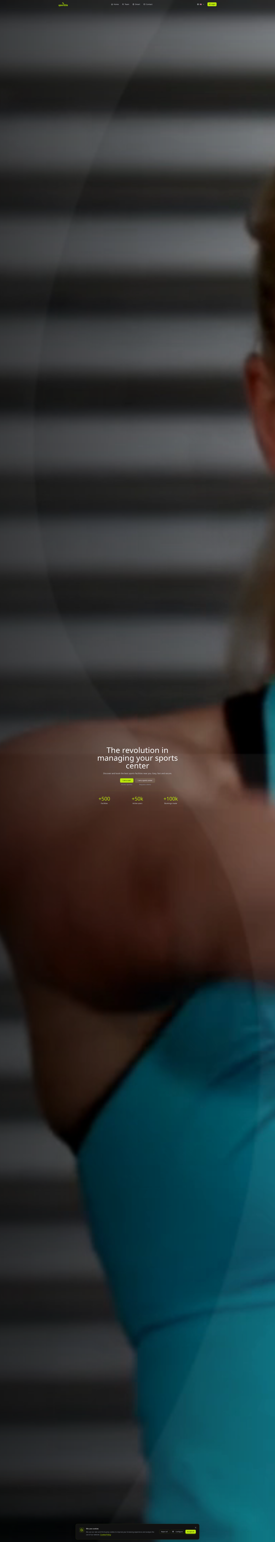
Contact (149, 4)
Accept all (190, 1531)
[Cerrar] (196, 1528)
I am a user (127, 780)
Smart (137, 4)
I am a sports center (145, 780)
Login (213, 4)
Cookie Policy (105, 1534)
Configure (179, 1531)
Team (127, 4)
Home (116, 4)
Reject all (164, 1531)
